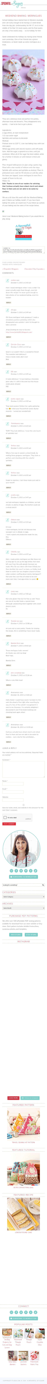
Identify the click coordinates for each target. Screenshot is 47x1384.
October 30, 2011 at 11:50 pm (22, 727)
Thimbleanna (15, 423)
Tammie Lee (15, 621)
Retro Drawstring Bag (23, 1187)
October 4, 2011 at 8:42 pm (21, 646)
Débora (13, 519)
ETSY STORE (31, 935)
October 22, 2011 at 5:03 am (21, 695)
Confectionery (19, 262)
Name (5, 781)
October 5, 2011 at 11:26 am (21, 675)
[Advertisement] (23, 1263)
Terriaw (13, 445)
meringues (17, 264)
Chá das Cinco (16, 344)
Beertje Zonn (15, 643)
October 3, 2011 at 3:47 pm (21, 497)
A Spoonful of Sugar (12, 9)
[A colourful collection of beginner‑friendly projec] (23, 957)
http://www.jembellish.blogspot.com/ (19, 332)
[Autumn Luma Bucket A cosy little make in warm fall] (23, 1057)
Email (4, 789)
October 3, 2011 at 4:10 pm (21, 522)
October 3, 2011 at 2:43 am (21, 283)
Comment (6, 760)
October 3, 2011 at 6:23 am (21, 426)
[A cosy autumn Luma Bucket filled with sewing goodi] (23, 1007)
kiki (12, 371)
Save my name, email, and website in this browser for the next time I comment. (22, 809)
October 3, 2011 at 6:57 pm (21, 554)
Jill (12, 310)
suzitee (13, 280)
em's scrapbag (16, 673)
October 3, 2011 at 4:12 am (21, 347)
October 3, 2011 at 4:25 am (21, 374)
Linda (13, 591)
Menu (23, 7)
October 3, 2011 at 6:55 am (21, 448)
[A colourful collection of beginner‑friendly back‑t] (23, 1032)
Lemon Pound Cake (23, 1232)
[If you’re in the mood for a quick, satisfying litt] (23, 1081)
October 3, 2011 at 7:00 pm (21, 594)
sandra (13, 495)
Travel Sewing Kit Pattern (23, 1142)
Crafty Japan (15, 399)
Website (5, 797)
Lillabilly (14, 552)
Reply (8, 302)
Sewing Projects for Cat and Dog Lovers (7, 1343)
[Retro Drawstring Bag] (23, 1169)
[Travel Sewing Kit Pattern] (23, 1124)
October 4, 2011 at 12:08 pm (21, 623)
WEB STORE (16, 935)
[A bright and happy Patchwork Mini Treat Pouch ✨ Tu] (23, 982)
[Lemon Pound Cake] (23, 1214)
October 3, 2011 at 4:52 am (21, 401)
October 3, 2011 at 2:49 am (21, 312)
